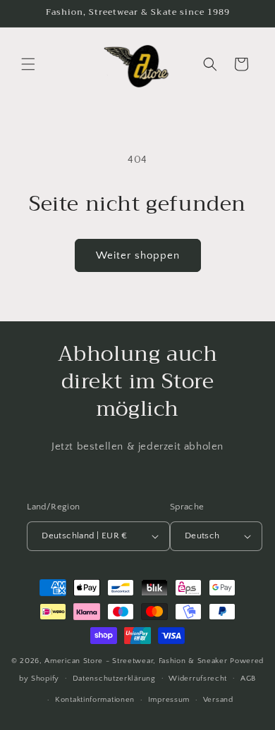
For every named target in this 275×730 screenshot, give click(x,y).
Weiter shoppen (138, 255)
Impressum (169, 699)
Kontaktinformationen (95, 699)
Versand (218, 699)
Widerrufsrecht (198, 678)
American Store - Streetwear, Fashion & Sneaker (137, 661)
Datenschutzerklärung (114, 678)
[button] (28, 64)
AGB (248, 678)
